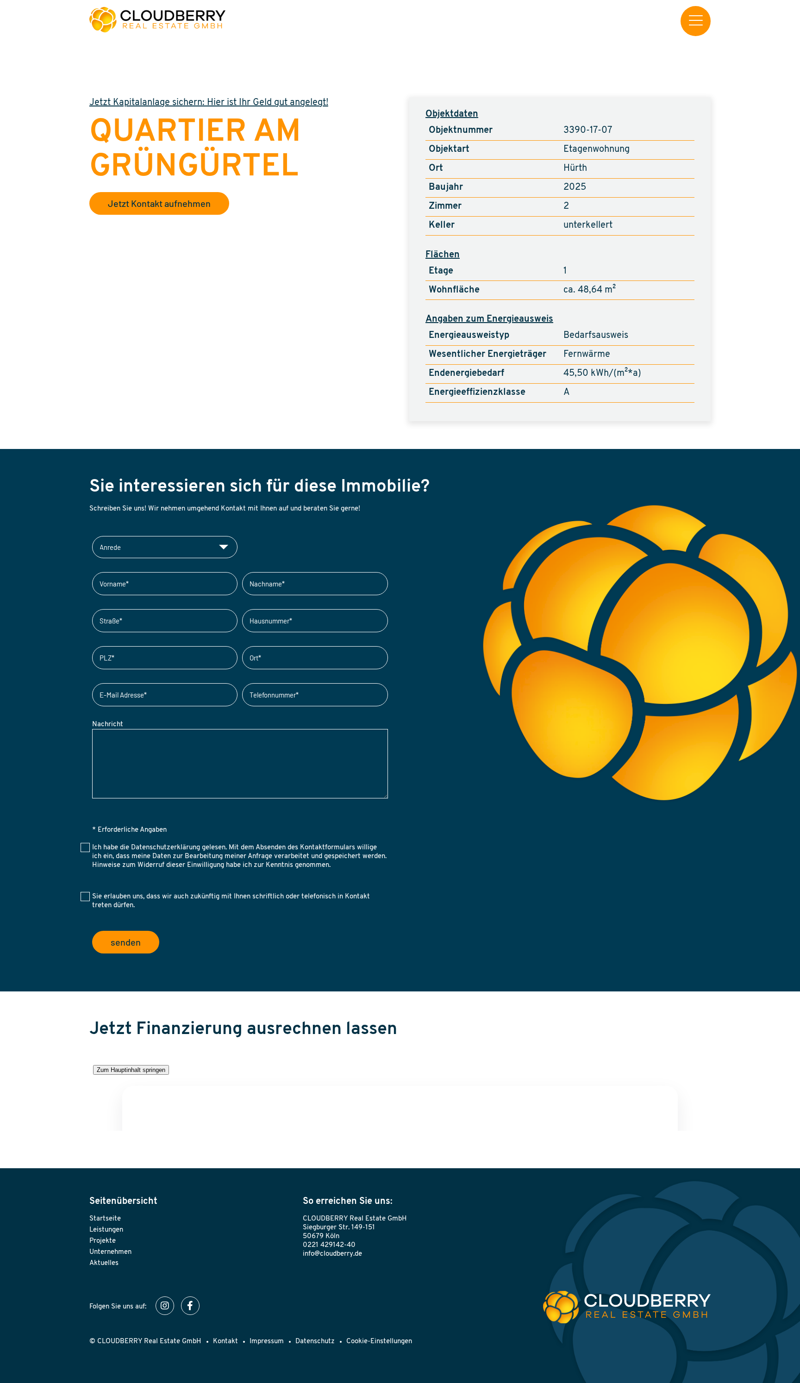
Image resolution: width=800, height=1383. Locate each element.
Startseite (105, 1218)
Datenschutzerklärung (165, 847)
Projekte (102, 1241)
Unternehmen (110, 1252)
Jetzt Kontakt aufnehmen (159, 203)
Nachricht (107, 724)
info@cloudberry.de (332, 1254)
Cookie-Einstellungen (379, 1341)
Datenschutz (315, 1341)
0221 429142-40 (329, 1245)
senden (126, 941)
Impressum (267, 1341)
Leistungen (106, 1230)
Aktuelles (104, 1263)
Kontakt (225, 1341)
